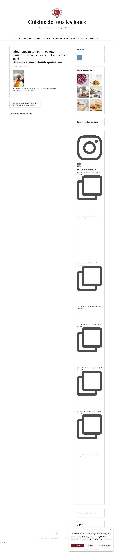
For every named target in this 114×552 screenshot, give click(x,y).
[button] (110, 530)
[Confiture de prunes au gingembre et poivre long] (83, 92)
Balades (37, 38)
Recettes (27, 38)
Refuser (90, 545)
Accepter (77, 545)
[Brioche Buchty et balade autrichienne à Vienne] (83, 105)
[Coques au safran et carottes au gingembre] (96, 80)
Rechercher (80, 49)
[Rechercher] (79, 57)
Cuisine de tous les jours (57, 21)
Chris (26, 66)
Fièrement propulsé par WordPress (47, 538)
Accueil (18, 38)
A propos (96, 549)
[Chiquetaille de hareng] (96, 105)
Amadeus (66, 538)
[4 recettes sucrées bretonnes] (96, 92)
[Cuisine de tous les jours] (57, 13)
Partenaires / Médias (60, 38)
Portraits (46, 38)
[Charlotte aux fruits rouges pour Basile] (83, 80)
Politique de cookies (88, 549)
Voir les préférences (105, 545)
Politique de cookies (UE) (89, 38)
